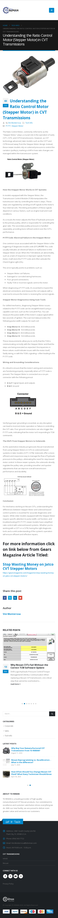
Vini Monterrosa (14, 123)
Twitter (10, 598)
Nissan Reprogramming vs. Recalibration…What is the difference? (31, 761)
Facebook (5, 598)
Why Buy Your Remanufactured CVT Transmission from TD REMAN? (28, 749)
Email (20, 598)
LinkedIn (15, 598)
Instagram (21, 876)
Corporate (9, 726)
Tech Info (29, 123)
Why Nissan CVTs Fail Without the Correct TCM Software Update (29, 666)
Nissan (5, 863)
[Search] (52, 713)
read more (15, 684)
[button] (51, 10)
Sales (7, 731)
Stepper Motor (17, 126)
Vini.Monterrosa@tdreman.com (24, 843)
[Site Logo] (10, 10)
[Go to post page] (29, 647)
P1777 (8, 126)
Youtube (16, 876)
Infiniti (5, 858)
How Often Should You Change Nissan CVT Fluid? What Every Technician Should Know (31, 772)
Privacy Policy (8, 884)
